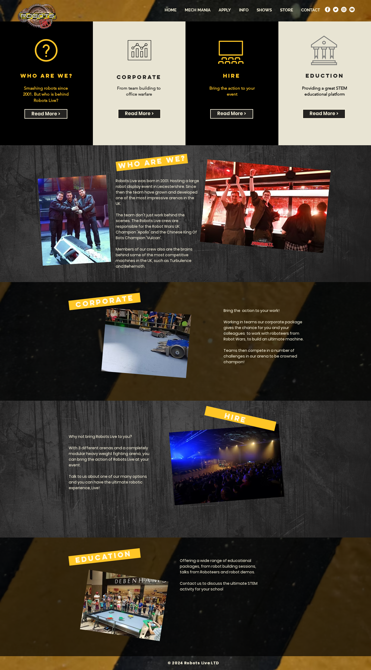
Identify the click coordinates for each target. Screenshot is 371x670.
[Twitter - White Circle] (335, 9)
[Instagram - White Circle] (344, 9)
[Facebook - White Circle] (327, 9)
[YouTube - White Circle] (352, 9)
